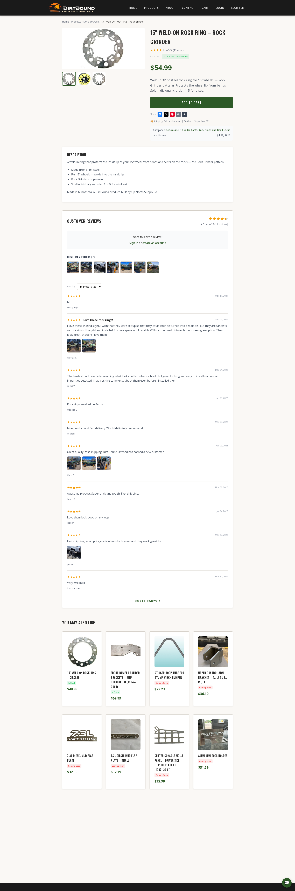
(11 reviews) (179, 50)
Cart (205, 7)
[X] (166, 114)
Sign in (133, 243)
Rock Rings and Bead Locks (214, 130)
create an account (154, 243)
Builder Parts (189, 130)
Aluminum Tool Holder (212, 756)
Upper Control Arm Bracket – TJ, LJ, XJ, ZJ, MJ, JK (212, 677)
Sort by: (71, 286)
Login (220, 7)
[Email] (178, 114)
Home (133, 7)
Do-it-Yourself (91, 21)
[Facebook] (160, 114)
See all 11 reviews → (147, 601)
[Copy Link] (184, 114)
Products (151, 7)
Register (237, 7)
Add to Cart (191, 102)
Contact (188, 7)
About (170, 7)
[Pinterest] (172, 114)
